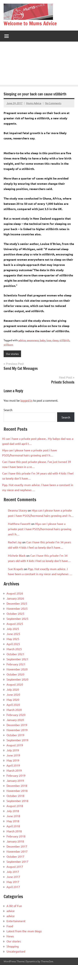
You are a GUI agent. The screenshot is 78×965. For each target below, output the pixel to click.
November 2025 (17, 608)
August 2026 (15, 593)
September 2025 (17, 618)
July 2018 (13, 811)
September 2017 (17, 861)
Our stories (12, 353)
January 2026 (15, 598)
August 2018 (15, 806)
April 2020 (13, 704)
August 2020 (15, 684)
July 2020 (13, 689)
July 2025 (13, 628)
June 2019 (13, 755)
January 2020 (15, 720)
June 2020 (13, 694)
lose (48, 340)
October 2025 (15, 613)
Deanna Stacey (17, 510)
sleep (55, 340)
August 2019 (15, 745)
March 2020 (14, 709)
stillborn (8, 344)
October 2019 (15, 735)
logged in (26, 400)
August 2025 (15, 623)
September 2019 (17, 740)
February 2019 (16, 775)
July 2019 (13, 750)
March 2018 (14, 831)
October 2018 (15, 795)
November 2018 (17, 790)
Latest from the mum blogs (24, 931)
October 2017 (15, 856)
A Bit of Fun (14, 906)
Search (8, 410)
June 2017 (13, 876)
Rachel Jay (15, 542)
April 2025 (13, 644)
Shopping (13, 946)
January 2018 (15, 841)
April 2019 (13, 765)
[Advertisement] (39, 64)
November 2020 (17, 669)
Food (10, 926)
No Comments (53, 103)
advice (22, 340)
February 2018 (16, 836)
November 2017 (17, 851)
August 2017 (15, 866)
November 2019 (17, 730)
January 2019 (15, 780)
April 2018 (13, 826)
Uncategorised (16, 951)
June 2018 (13, 816)
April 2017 (13, 887)
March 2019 (14, 770)
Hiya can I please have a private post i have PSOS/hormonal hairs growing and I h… (39, 529)
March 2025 (14, 649)
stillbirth (64, 340)
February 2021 (16, 664)
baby (42, 340)
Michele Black (17, 555)
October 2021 (15, 654)
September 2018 (17, 801)
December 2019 (17, 725)
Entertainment (16, 921)
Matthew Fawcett (19, 523)
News (10, 936)
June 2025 (13, 634)
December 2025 (17, 603)
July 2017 (13, 871)
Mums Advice (33, 103)
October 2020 (15, 674)
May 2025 (13, 639)
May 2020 (13, 699)
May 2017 (13, 881)
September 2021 (17, 659)
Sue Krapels (15, 569)
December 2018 (17, 785)
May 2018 (13, 821)
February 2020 (16, 714)
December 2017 (17, 846)
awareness (33, 340)
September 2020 (17, 679)
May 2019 (13, 760)
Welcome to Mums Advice (30, 23)
